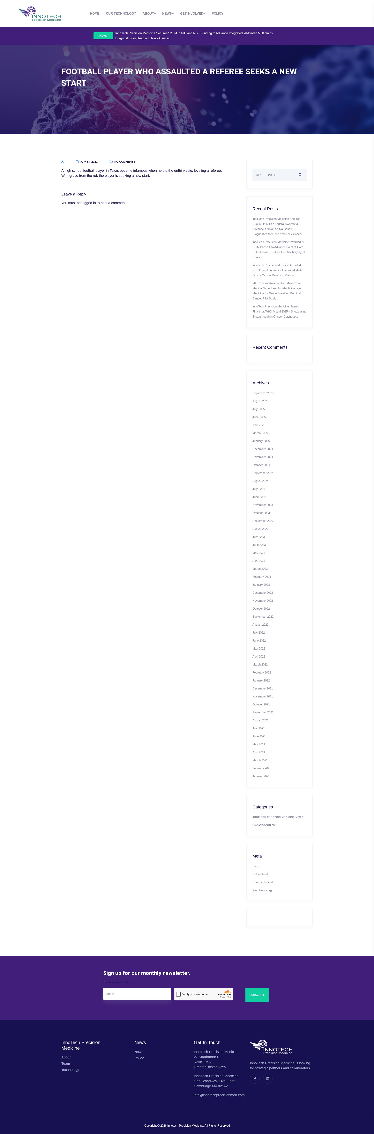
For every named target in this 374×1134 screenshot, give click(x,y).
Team (65, 1063)
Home (94, 13)
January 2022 (261, 680)
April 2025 (258, 425)
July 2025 (258, 409)
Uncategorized (263, 825)
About (148, 13)
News (103, 35)
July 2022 (258, 632)
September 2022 (262, 616)
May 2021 (258, 744)
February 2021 (261, 768)
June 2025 (259, 417)
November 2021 (262, 696)
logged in (89, 203)
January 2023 (261, 584)
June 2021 (259, 736)
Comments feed (262, 882)
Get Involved (191, 13)
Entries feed (260, 874)
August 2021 (260, 720)
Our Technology (121, 13)
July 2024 (258, 488)
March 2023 (260, 568)
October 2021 (261, 704)
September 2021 (262, 712)
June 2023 (259, 544)
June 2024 (259, 496)
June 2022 (259, 640)
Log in (256, 866)
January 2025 (261, 441)
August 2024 (260, 480)
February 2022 (261, 672)
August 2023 (260, 528)
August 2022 (260, 624)
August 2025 (260, 401)
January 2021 (261, 776)
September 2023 (262, 520)
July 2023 (258, 536)
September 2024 (262, 473)
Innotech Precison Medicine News (277, 817)
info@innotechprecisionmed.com (219, 1095)
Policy (217, 13)
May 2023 (258, 552)
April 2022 (258, 656)
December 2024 (262, 449)
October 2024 (261, 465)
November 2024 (262, 457)
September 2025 (262, 393)
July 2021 (258, 728)
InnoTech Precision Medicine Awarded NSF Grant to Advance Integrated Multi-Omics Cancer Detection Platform (277, 270)
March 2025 (260, 433)
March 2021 (260, 760)
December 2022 (262, 592)
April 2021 (258, 752)
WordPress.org (262, 890)
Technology (70, 1070)
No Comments (124, 161)
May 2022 (258, 648)
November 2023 (262, 504)
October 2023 (261, 512)
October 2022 (261, 608)
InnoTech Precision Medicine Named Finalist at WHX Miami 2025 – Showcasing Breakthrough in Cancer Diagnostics (279, 311)
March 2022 (260, 664)
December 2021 (262, 688)
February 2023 (261, 576)
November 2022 (262, 600)
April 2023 (258, 560)
